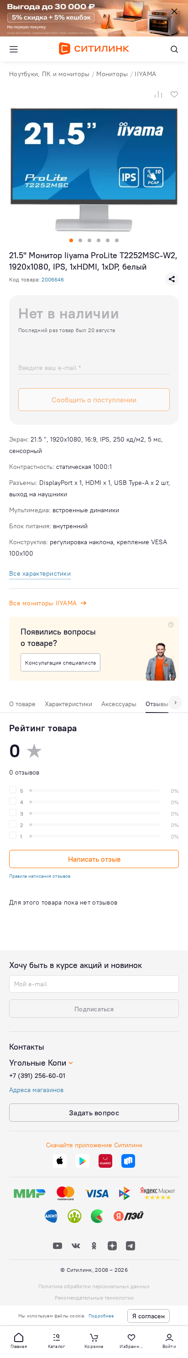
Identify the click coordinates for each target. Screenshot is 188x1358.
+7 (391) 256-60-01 (37, 1076)
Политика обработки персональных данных (94, 1286)
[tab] (22, 706)
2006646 (53, 279)
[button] (19, 1340)
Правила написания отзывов (39, 876)
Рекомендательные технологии (94, 1297)
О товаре (22, 704)
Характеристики (68, 704)
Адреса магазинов (36, 1090)
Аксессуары (118, 704)
